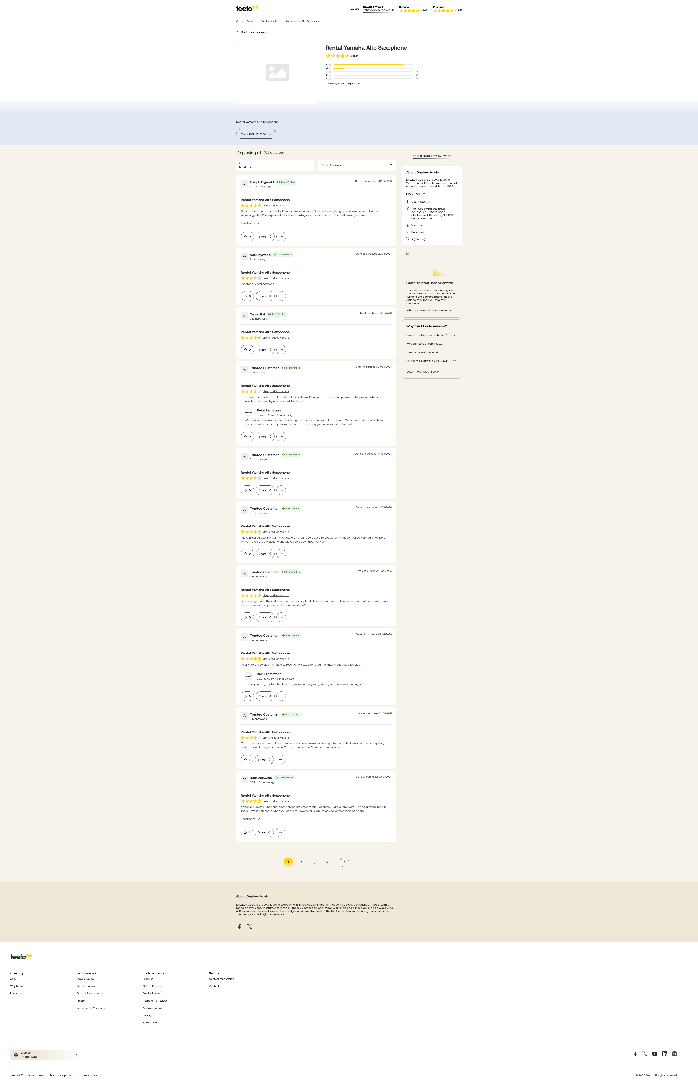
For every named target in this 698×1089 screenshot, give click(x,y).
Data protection (67, 1075)
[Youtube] (654, 1054)
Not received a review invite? (432, 155)
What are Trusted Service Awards (428, 310)
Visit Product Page (253, 133)
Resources (16, 993)
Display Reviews (152, 993)
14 (327, 862)
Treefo (81, 1000)
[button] (275, 165)
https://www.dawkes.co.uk (378, 9)
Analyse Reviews (152, 1007)
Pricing (147, 1015)
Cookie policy (89, 1075)
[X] (644, 1054)
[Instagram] (674, 1054)
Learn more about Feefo (423, 371)
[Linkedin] (664, 1054)
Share (262, 236)
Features (148, 978)
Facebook (417, 232)
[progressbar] (368, 64)
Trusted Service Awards (91, 993)
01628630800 (420, 201)
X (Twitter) (418, 239)
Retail (250, 21)
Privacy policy (46, 1075)
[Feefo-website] (247, 9)
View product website (276, 205)
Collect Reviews (152, 986)
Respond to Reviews (155, 1000)
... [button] (314, 862)
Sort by (242, 163)
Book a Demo (151, 1022)
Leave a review (85, 978)
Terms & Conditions (22, 1075)
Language (26, 1053)
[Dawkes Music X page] (249, 927)
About (14, 978)
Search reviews (86, 986)
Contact (214, 986)
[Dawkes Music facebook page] (238, 927)
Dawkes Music (269, 21)
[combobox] (275, 165)
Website (416, 225)
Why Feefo (16, 986)
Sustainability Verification (92, 1007)
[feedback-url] (251, 205)
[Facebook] (634, 1054)
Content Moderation (221, 978)
